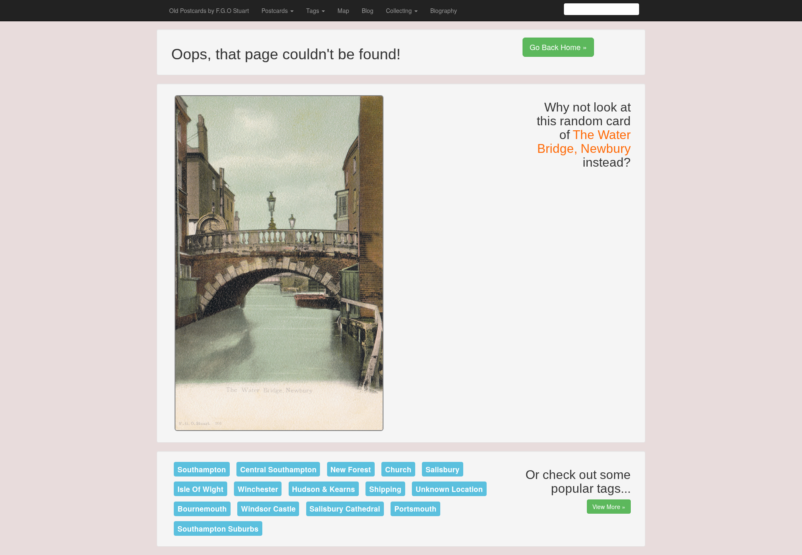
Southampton (202, 469)
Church (398, 469)
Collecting (400, 10)
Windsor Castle (268, 508)
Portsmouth (415, 508)
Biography (443, 10)
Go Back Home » (558, 46)
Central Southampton (278, 469)
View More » (608, 506)
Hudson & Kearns (323, 489)
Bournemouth (202, 508)
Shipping (385, 489)
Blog (367, 10)
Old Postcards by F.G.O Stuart (209, 10)
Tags (313, 10)
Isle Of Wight (200, 489)
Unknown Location (449, 489)
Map (343, 10)
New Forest (350, 469)
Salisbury (442, 469)
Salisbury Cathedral (345, 508)
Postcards (275, 10)
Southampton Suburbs (218, 528)
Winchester (258, 489)
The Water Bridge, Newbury (584, 141)
